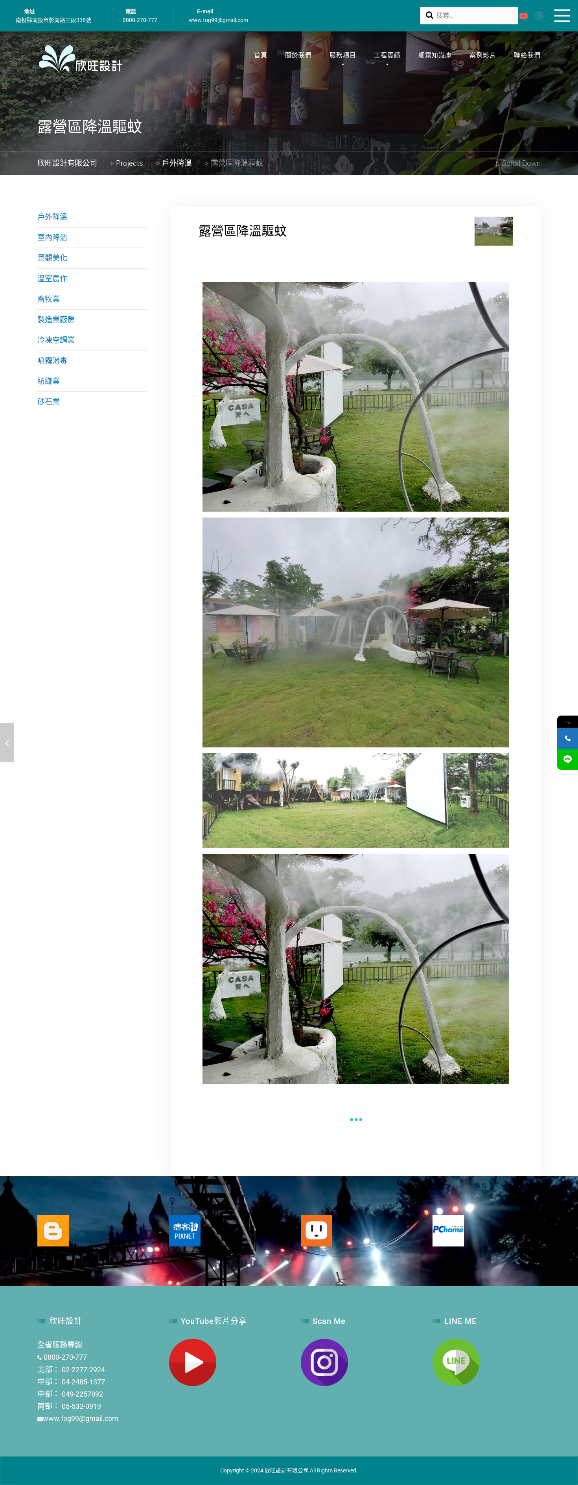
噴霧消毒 (52, 360)
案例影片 (482, 55)
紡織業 (48, 381)
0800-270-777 (140, 20)
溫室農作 (52, 278)
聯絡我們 (527, 55)
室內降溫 (52, 237)
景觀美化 (52, 257)
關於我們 (298, 55)
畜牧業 (48, 299)
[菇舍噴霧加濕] (7, 742)
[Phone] (567, 738)
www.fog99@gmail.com (218, 20)
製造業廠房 (56, 319)
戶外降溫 (52, 217)
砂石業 (48, 401)
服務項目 (342, 55)
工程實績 (387, 55)
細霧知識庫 (435, 55)
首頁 (260, 55)
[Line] (567, 759)
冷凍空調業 (56, 340)
